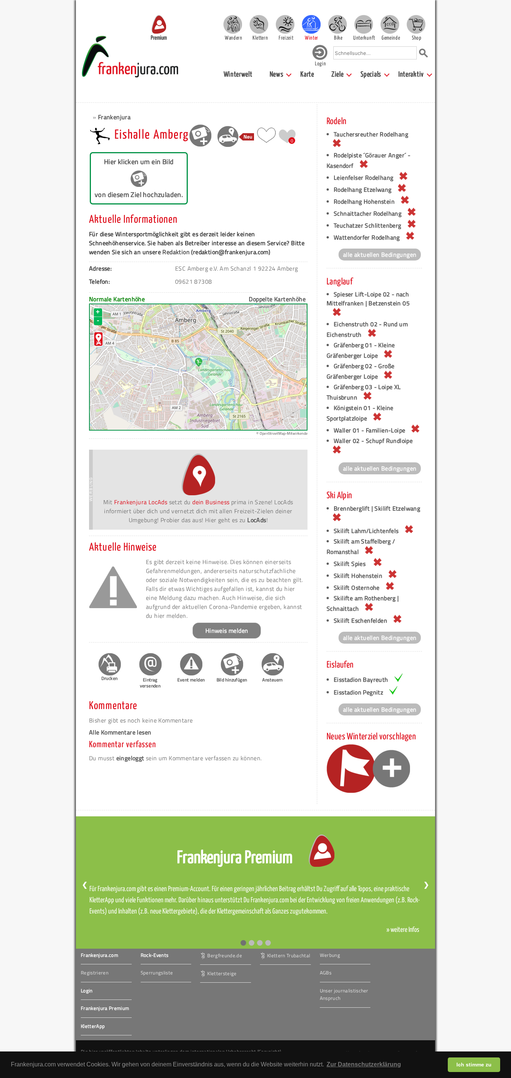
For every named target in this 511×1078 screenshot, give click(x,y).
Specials (371, 74)
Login (87, 990)
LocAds (256, 519)
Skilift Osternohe (357, 587)
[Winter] (311, 24)
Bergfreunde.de (224, 955)
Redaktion (176, 251)
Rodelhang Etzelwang (363, 189)
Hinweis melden (226, 630)
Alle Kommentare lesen (120, 732)
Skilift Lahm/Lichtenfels (366, 530)
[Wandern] (232, 24)
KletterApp (93, 1026)
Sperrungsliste (157, 972)
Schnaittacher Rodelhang (367, 213)
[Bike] (337, 24)
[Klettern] (259, 24)
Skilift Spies (350, 563)
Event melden (191, 679)
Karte (307, 74)
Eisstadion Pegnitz (358, 692)
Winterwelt (238, 74)
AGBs (325, 972)
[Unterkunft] (363, 24)
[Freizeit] (285, 24)
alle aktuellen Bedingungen (379, 254)
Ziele (337, 74)
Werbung (330, 955)
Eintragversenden (150, 682)
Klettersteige (221, 973)
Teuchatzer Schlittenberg (367, 225)
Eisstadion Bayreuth (361, 679)
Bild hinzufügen (232, 679)
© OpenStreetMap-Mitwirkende (281, 433)
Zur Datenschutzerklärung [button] (364, 1064)
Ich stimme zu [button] (474, 1065)
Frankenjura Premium (105, 1008)
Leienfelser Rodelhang (363, 177)
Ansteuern (272, 679)
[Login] (319, 58)
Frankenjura (114, 117)
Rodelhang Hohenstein (364, 201)
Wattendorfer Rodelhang (367, 237)
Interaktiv (411, 74)
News (277, 74)
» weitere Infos (402, 930)
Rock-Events (155, 955)
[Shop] (416, 24)
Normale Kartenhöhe (117, 299)
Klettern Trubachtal (288, 955)
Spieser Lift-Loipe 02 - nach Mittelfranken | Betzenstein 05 (368, 299)
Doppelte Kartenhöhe (277, 299)
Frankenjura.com (99, 955)
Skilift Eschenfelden (360, 620)
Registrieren (94, 972)
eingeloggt (130, 758)
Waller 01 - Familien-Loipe (369, 430)
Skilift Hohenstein (358, 575)
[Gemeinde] (389, 24)
